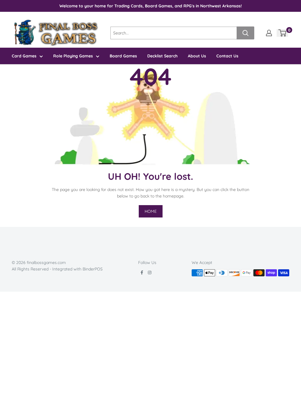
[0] (282, 33)
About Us (197, 56)
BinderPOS (93, 269)
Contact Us (227, 56)
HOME (151, 211)
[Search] (245, 32)
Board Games (123, 56)
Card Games (24, 56)
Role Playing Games (73, 56)
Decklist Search (162, 56)
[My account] (269, 33)
